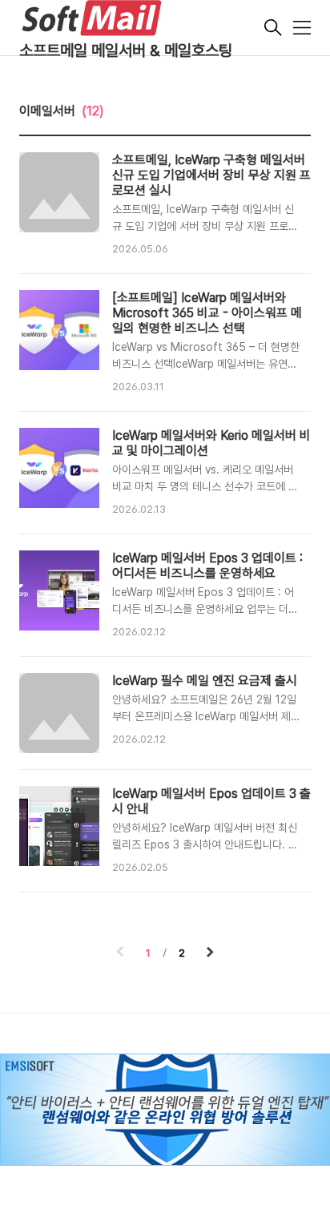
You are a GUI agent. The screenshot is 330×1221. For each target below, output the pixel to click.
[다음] (209, 953)
